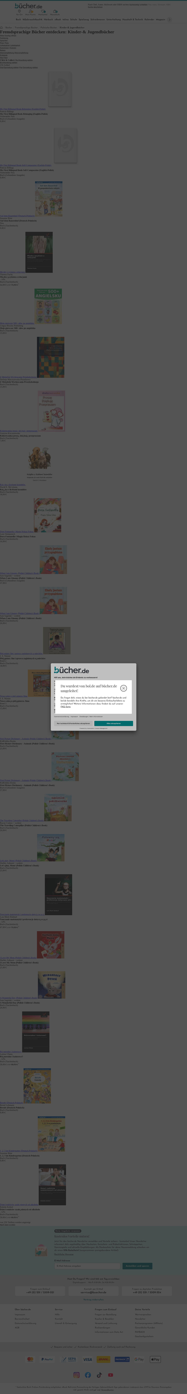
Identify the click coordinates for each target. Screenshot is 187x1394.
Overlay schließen (123, 688)
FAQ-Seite (66, 707)
